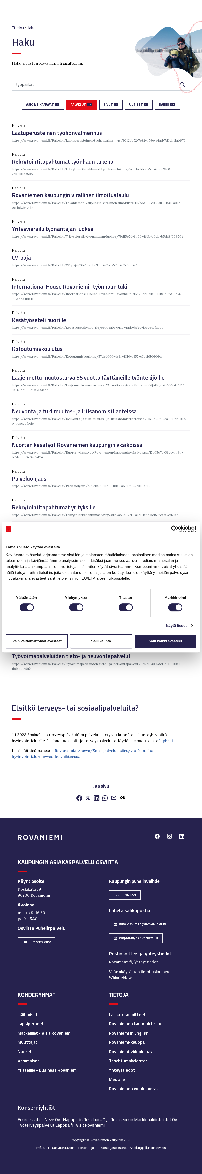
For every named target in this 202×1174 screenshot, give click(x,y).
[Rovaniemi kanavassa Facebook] (157, 837)
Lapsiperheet (31, 1023)
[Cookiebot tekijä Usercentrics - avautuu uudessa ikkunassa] (174, 529)
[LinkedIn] (96, 798)
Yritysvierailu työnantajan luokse (52, 228)
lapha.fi (166, 740)
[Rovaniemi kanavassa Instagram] (169, 837)
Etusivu (18, 28)
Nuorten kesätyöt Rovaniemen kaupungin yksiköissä (77, 445)
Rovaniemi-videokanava (132, 1051)
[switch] (76, 607)
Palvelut (80, 104)
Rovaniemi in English (128, 1033)
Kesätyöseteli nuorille (39, 320)
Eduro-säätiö (30, 1119)
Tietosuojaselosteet (112, 1148)
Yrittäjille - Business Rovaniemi (48, 1070)
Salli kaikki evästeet (165, 641)
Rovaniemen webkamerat (133, 1088)
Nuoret (25, 1051)
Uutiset (138, 104)
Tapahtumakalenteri (128, 1061)
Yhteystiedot (122, 1070)
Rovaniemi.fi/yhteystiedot (133, 961)
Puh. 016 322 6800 (37, 942)
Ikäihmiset (28, 1014)
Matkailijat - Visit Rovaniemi (44, 1033)
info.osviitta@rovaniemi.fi (139, 924)
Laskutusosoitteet (127, 1014)
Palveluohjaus (29, 478)
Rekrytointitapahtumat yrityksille (54, 507)
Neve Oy (52, 1119)
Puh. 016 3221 (125, 894)
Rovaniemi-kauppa (127, 1042)
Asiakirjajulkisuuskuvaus (148, 1148)
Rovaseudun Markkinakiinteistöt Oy (143, 1119)
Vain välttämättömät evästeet (37, 641)
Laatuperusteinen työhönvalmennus (57, 132)
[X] (88, 798)
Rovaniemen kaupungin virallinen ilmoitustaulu (70, 195)
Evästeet (42, 1148)
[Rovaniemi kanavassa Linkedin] (181, 837)
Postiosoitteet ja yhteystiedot (140, 953)
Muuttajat (27, 1042)
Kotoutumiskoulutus (37, 349)
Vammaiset (28, 1061)
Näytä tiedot (176, 625)
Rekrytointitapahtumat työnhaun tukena (62, 161)
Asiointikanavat (42, 104)
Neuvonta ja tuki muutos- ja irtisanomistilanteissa (74, 411)
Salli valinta (101, 641)
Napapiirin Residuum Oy (85, 1119)
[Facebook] (79, 798)
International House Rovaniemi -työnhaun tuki (69, 286)
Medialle (117, 1079)
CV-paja (21, 257)
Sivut (110, 104)
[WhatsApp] (105, 798)
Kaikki (166, 104)
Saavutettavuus (63, 1148)
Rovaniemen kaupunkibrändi (136, 1023)
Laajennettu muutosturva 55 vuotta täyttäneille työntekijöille (88, 377)
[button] (123, 799)
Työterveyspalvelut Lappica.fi (45, 1125)
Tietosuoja (86, 1148)
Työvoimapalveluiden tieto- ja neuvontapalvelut (71, 656)
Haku (31, 28)
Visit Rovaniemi (90, 1125)
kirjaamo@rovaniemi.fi (135, 938)
